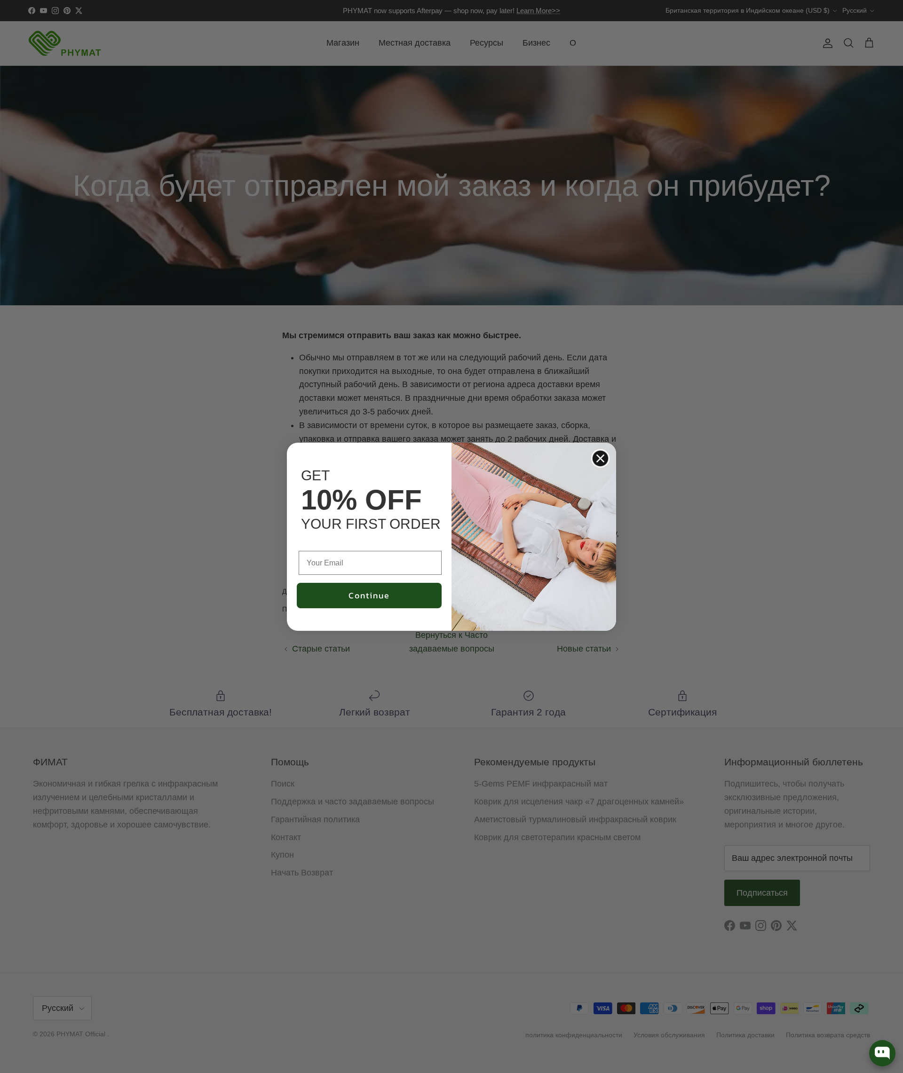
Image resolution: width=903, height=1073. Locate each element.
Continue (369, 595)
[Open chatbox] (882, 1053)
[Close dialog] (600, 458)
